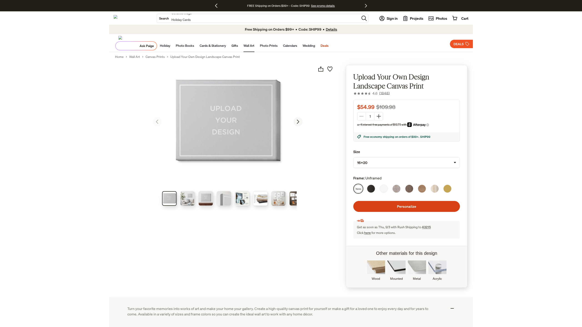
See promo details (323, 6)
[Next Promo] (366, 5)
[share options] (321, 69)
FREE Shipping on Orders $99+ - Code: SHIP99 (278, 6)
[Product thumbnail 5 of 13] (242, 198)
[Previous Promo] (218, 6)
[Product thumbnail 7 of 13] (278, 198)
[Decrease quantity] (361, 116)
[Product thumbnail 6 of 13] (260, 198)
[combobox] (258, 18)
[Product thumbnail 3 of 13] (205, 198)
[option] (358, 189)
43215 (426, 227)
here (367, 232)
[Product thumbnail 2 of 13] (187, 198)
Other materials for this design (406, 253)
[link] (371, 93)
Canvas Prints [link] (155, 56)
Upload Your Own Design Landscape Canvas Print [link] (205, 56)
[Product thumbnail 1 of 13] (169, 198)
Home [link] (119, 56)
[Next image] (298, 121)
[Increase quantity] (379, 116)
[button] (364, 18)
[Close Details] (452, 308)
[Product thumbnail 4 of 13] (224, 198)
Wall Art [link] (134, 56)
